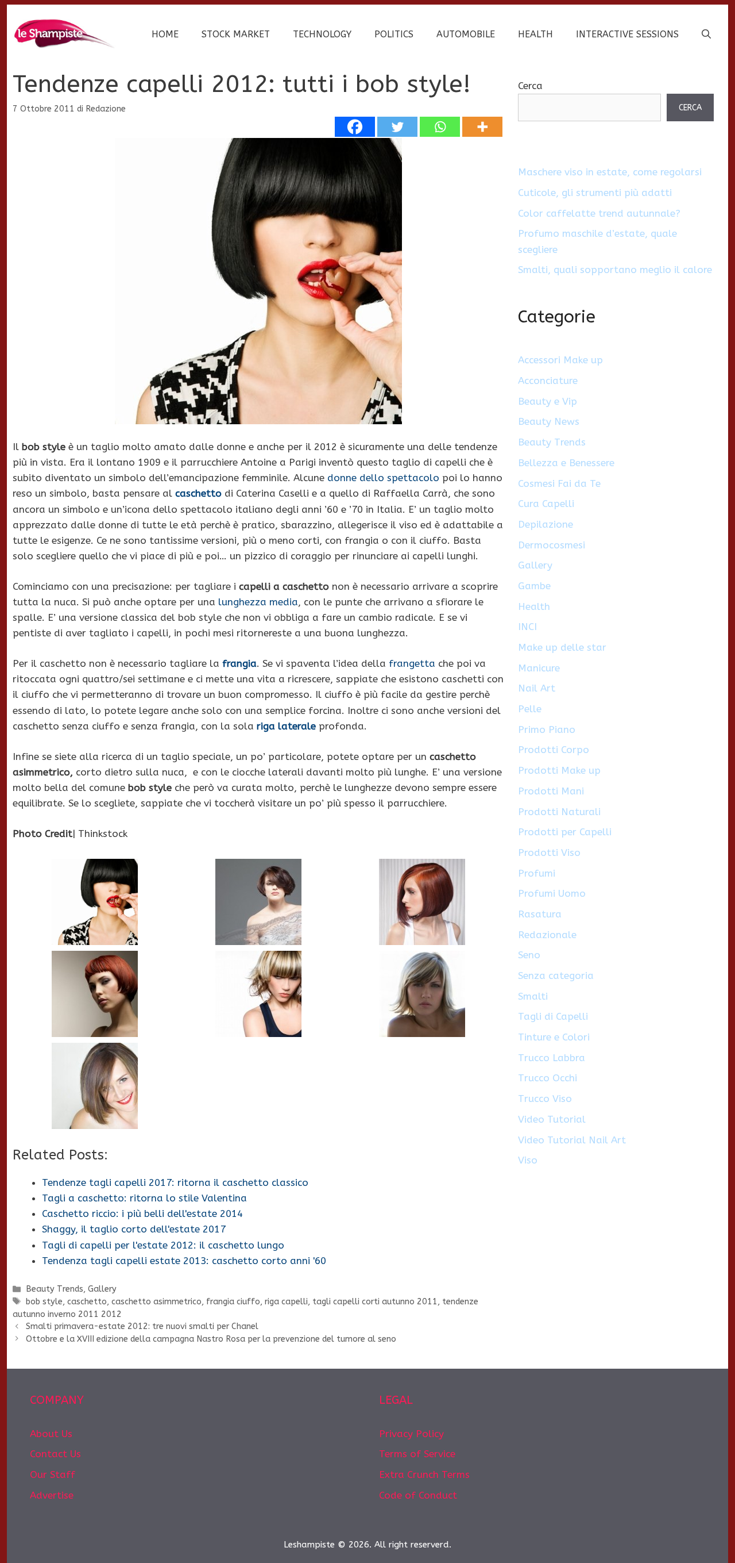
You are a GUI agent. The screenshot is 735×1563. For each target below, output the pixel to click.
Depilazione (545, 524)
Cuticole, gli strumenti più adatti (595, 192)
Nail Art (536, 688)
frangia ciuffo (233, 1302)
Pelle (529, 709)
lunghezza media (258, 602)
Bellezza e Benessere (566, 462)
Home (165, 34)
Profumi (536, 873)
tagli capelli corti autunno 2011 (375, 1302)
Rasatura (540, 914)
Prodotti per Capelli (565, 832)
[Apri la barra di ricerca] (706, 34)
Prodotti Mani (551, 791)
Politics (393, 34)
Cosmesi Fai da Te (559, 483)
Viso (527, 1160)
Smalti (533, 996)
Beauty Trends (54, 1289)
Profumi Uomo (552, 893)
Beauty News (548, 421)
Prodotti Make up (559, 770)
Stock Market (236, 34)
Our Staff (52, 1474)
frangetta (412, 663)
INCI (527, 626)
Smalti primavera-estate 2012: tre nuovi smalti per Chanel (142, 1326)
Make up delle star (562, 647)
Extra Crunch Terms (424, 1474)
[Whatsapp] (440, 127)
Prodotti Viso (549, 852)
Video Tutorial (552, 1119)
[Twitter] (397, 127)
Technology (322, 34)
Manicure (539, 668)
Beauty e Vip (547, 401)
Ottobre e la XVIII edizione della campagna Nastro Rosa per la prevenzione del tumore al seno (211, 1339)
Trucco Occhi (547, 1078)
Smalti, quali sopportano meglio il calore (615, 269)
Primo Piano (546, 729)
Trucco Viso (545, 1098)
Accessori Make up (560, 360)
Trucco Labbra (551, 1057)
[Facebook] (355, 127)
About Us (51, 1433)
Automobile (465, 34)
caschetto (87, 1302)
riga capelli (286, 1302)
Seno (529, 955)
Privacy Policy (411, 1433)
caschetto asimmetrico (156, 1302)
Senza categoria (556, 975)
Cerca (530, 85)
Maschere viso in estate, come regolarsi (610, 172)
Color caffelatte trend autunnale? (599, 213)
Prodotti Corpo (553, 749)
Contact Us (55, 1454)
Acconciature (548, 380)
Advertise (52, 1495)
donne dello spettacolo (383, 477)
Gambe (534, 586)
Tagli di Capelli (553, 1016)
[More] (482, 127)
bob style (44, 1302)
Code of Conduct (418, 1495)
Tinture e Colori (554, 1037)
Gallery (102, 1289)
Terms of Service (417, 1454)
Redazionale (547, 934)
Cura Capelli (546, 503)
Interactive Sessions (627, 34)
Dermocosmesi (551, 545)
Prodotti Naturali (559, 811)
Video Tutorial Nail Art (572, 1140)
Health (535, 34)
